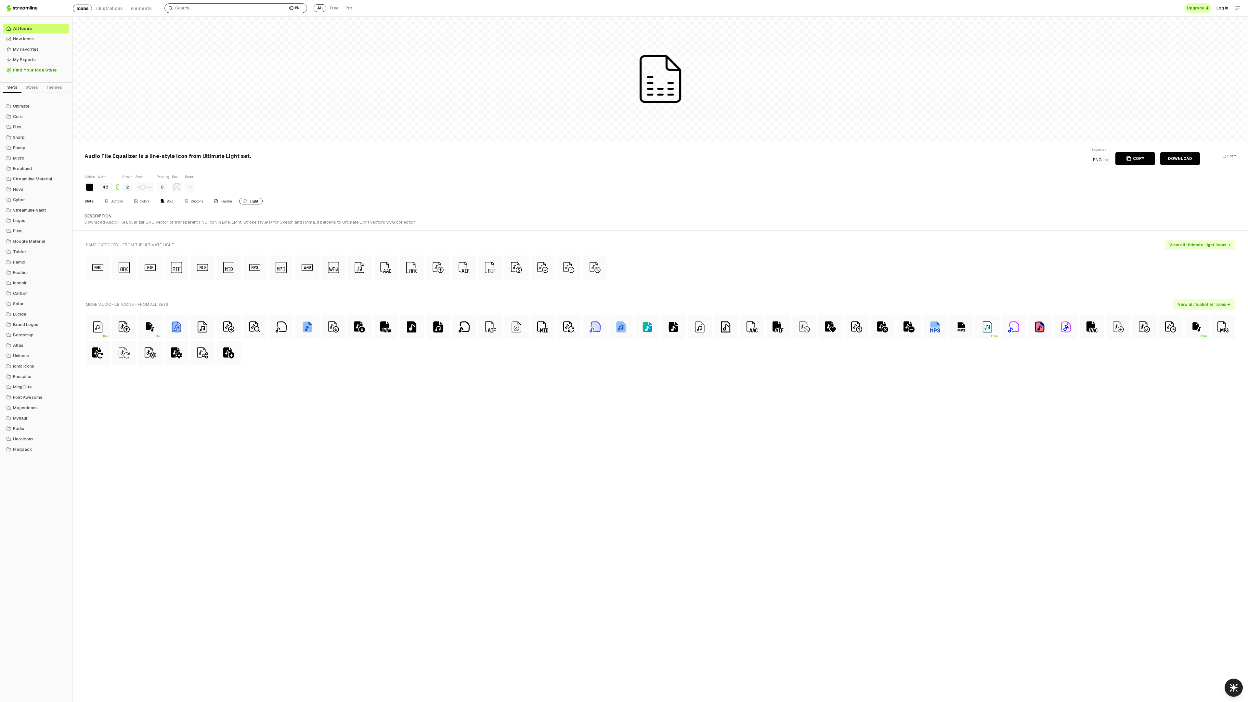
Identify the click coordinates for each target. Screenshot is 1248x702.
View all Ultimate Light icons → (1199, 245)
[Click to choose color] (89, 187)
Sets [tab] (12, 87)
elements (141, 8)
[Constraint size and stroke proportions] (118, 183)
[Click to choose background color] (177, 187)
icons (82, 8)
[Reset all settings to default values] (190, 187)
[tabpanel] (36, 277)
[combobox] (226, 8)
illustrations (109, 8)
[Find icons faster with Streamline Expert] (1234, 688)
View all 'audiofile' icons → (1204, 304)
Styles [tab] (31, 87)
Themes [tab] (54, 87)
